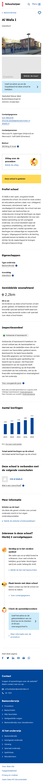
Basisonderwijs (10, 13)
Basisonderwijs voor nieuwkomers (18, 723)
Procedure (8, 706)
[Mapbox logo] (8, 76)
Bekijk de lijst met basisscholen (24, 570)
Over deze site (8, 767)
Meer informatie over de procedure (21, 635)
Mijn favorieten (10, 714)
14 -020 (8, 693)
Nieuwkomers (10, 757)
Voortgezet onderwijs (13, 740)
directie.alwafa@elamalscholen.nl (16, 121)
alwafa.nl (5, 124)
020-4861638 (7, 118)
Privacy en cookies (10, 775)
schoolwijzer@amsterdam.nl (17, 689)
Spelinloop (8, 753)
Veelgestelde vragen (13, 718)
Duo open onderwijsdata (14, 444)
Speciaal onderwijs (12, 748)
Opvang (7, 744)
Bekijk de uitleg (12, 165)
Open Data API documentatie (14, 780)
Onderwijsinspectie (26, 392)
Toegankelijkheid (9, 771)
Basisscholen (9, 710)
